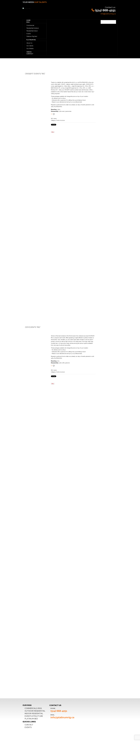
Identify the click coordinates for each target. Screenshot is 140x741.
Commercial (30, 25)
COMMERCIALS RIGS (33, 708)
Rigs (27, 22)
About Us (29, 43)
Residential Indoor (32, 31)
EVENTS (28, 727)
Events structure (60, 120)
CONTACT (29, 725)
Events (28, 33)
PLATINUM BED (31, 719)
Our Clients (29, 46)
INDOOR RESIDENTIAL (34, 713)
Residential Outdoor (32, 28)
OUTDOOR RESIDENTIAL (35, 711)
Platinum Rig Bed (31, 36)
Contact (29, 54)
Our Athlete (30, 48)
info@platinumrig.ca (108, 14)
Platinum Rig (31, 40)
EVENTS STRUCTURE (34, 716)
